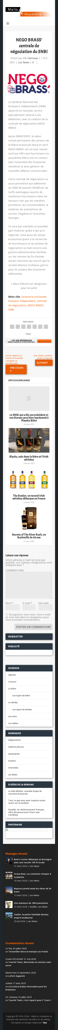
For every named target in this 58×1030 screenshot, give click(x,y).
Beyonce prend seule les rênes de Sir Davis (32, 890)
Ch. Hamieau (30, 58)
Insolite (12, 760)
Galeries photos (16, 746)
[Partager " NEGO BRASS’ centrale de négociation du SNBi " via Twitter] (18, 327)
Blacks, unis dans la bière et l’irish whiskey (29, 458)
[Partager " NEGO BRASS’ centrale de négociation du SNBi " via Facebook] (12, 327)
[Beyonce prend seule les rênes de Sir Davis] (9, 890)
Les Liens (12, 716)
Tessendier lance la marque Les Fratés (28, 951)
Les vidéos (13, 723)
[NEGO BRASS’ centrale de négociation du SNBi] (29, 82)
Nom (9, 603)
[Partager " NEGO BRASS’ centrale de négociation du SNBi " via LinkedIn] (34, 327)
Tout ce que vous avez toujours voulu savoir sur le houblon (26, 801)
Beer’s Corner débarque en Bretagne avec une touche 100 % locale (33, 861)
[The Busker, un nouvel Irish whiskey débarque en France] (29, 479)
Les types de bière (21, 695)
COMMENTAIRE (14, 570)
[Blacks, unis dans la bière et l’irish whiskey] (29, 440)
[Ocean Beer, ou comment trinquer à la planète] (9, 875)
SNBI (11, 309)
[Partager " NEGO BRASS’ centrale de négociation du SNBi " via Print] (46, 327)
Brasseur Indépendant (21, 301)
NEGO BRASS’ (36, 305)
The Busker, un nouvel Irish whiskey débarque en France (29, 497)
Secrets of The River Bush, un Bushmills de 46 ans (29, 536)
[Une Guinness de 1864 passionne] (9, 904)
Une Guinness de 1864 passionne (31, 903)
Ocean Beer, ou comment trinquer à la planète (32, 875)
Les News (23, 62)
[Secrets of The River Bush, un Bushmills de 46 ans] (29, 518)
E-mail (27, 603)
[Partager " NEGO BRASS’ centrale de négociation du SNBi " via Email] (40, 327)
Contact (12, 681)
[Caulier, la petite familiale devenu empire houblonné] (9, 915)
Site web (43, 603)
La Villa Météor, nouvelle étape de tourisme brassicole (25, 792)
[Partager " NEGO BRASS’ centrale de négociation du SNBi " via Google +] (23, 327)
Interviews (13, 767)
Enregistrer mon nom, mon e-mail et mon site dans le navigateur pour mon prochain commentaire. (27, 617)
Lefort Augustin (16, 975)
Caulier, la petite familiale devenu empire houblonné (31, 916)
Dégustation (14, 740)
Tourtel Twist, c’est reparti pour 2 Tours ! (29, 1000)
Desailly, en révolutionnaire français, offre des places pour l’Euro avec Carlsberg (26, 812)
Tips (45, 1022)
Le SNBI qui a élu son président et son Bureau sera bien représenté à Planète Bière (29, 417)
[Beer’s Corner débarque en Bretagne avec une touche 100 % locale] (9, 860)
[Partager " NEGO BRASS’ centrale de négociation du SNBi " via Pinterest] (29, 327)
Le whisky (13, 702)
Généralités (14, 754)
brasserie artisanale (34, 296)
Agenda (12, 674)
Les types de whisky (22, 709)
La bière (12, 688)
